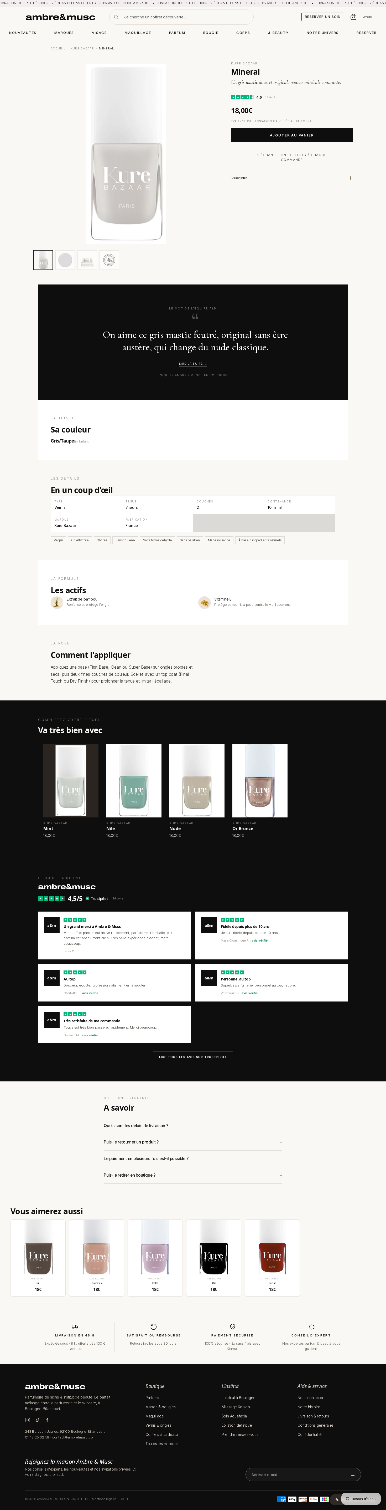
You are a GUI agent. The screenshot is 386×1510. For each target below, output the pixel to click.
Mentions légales (104, 1499)
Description (239, 177)
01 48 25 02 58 (37, 1437)
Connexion (367, 17)
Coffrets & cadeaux (161, 1434)
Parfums (152, 1397)
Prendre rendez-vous (240, 1434)
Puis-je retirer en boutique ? (129, 1175)
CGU (124, 1499)
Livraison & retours (313, 1416)
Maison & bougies (160, 1407)
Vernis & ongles (158, 1425)
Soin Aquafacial (235, 1416)
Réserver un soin (323, 16)
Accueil (58, 48)
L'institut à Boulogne (238, 1397)
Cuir (38, 1283)
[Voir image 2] (65, 260)
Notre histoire (309, 1407)
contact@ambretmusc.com (74, 1437)
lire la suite (191, 363)
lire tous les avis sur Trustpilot (193, 1057)
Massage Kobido (236, 1407)
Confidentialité (310, 1434)
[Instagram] (27, 1420)
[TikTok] (37, 1420)
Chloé (155, 1283)
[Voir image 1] (43, 260)
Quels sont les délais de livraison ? (136, 1125)
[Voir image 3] (87, 260)
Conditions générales (315, 1425)
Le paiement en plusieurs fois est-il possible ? (146, 1158)
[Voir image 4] (109, 260)
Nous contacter (310, 1397)
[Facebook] (47, 1420)
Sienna (272, 1283)
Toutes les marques (161, 1443)
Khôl (213, 1283)
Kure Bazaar (82, 48)
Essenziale (96, 1283)
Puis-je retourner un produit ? (131, 1142)
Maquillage (154, 1416)
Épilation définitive (237, 1425)
